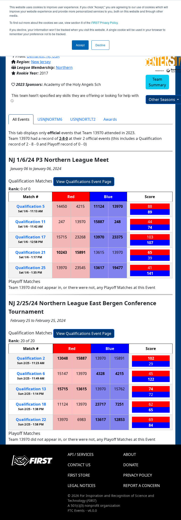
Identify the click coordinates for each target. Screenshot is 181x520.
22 (31, 419)
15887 (99, 221)
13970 (117, 206)
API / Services (81, 454)
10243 (61, 252)
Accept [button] (80, 45)
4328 (100, 373)
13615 (99, 252)
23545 (80, 267)
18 (31, 404)
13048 (62, 358)
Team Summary (157, 82)
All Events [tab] (20, 119)
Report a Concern (141, 485)
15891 (80, 252)
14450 (61, 206)
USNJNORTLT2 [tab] (82, 119)
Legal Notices (81, 485)
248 (117, 221)
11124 (99, 206)
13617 (99, 267)
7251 (119, 404)
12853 (119, 419)
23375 (117, 237)
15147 (62, 373)
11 (30, 221)
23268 (80, 237)
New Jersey (41, 61)
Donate (130, 464)
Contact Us (79, 464)
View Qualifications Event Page (83, 181)
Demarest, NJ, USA (43, 56)
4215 (80, 206)
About (129, 454)
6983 (81, 419)
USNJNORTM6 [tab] (49, 119)
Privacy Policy (104, 23)
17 (30, 237)
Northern (64, 67)
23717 (100, 404)
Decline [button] (100, 45)
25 (30, 267)
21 (30, 252)
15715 (61, 237)
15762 (119, 388)
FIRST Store (79, 475)
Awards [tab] (110, 119)
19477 (117, 267)
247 (61, 221)
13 (31, 388)
